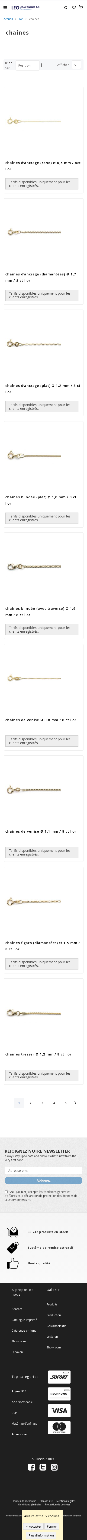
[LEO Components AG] (25, 7)
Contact (17, 1309)
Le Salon (17, 1352)
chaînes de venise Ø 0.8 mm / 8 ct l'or (40, 719)
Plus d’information (41, 1535)
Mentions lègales (65, 1501)
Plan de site (46, 1501)
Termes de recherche (24, 1501)
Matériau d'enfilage (24, 1423)
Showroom (19, 1341)
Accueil (8, 19)
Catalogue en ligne (24, 1330)
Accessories (20, 1434)
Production (54, 1315)
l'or (21, 19)
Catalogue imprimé (24, 1320)
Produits (52, 1304)
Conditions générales (30, 1504)
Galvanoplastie (56, 1326)
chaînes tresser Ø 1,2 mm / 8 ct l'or (38, 1054)
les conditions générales (54, 1192)
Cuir (14, 1413)
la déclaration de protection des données (47, 1196)
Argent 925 (19, 1391)
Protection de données (57, 1504)
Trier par (8, 65)
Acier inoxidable (22, 1402)
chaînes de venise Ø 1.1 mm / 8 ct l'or (40, 831)
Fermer (52, 1526)
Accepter (34, 1526)
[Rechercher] (66, 7)
